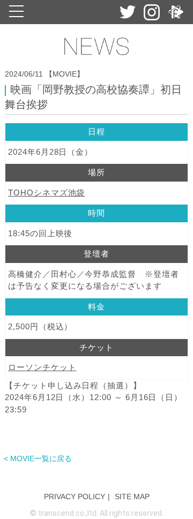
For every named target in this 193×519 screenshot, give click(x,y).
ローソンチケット (42, 367)
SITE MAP (132, 496)
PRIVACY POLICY (74, 496)
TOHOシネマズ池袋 (46, 192)
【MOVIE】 (64, 74)
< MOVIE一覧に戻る (38, 458)
